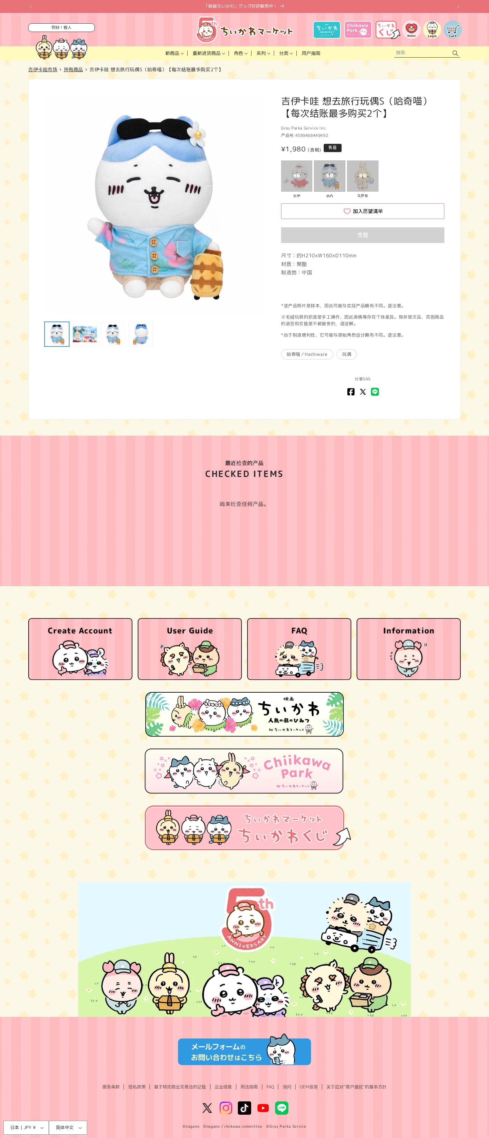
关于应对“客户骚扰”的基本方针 (356, 1087)
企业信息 (223, 1087)
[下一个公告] (458, 6)
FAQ (270, 1087)
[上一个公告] (30, 6)
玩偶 (346, 354)
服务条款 (111, 1087)
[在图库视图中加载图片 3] (112, 334)
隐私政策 (137, 1087)
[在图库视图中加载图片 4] (140, 334)
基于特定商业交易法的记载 (180, 1087)
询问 (287, 1087)
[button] (174, 53)
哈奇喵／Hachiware (307, 354)
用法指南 (249, 1087)
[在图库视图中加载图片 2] (85, 334)
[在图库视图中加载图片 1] (57, 334)
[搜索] (455, 53)
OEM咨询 (309, 1087)
